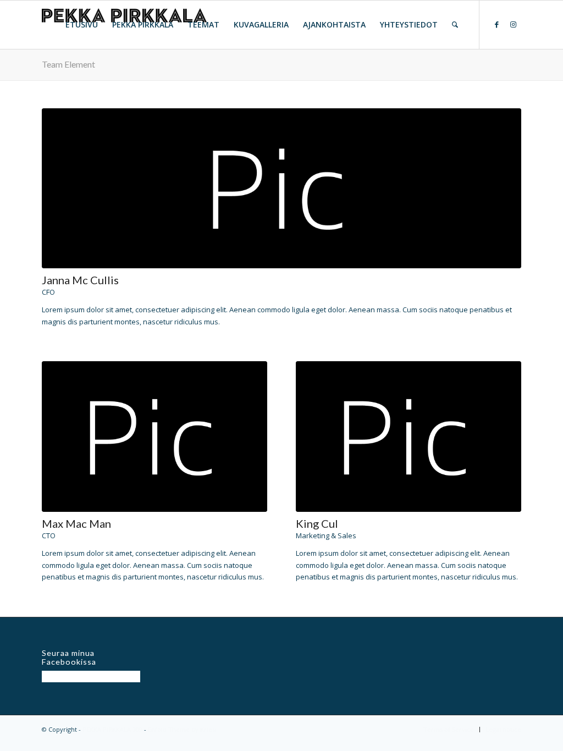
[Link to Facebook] (496, 24)
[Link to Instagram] (513, 24)
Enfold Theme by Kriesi (182, 729)
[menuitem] (81, 25)
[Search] (455, 25)
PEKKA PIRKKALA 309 (112, 729)
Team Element (68, 64)
